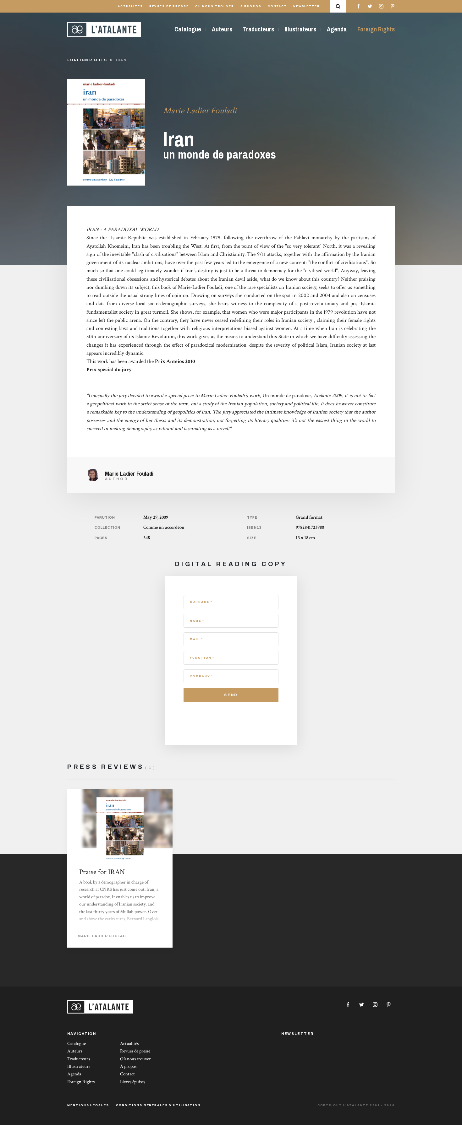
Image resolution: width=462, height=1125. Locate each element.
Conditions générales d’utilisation (158, 1105)
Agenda (337, 29)
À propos (250, 6)
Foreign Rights (376, 29)
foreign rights (87, 60)
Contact (277, 6)
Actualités (130, 6)
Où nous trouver (214, 6)
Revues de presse (169, 6)
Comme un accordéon (163, 527)
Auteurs (222, 29)
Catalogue (187, 29)
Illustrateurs (300, 29)
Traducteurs (258, 29)
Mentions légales (88, 1105)
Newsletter (306, 6)
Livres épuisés (132, 1082)
